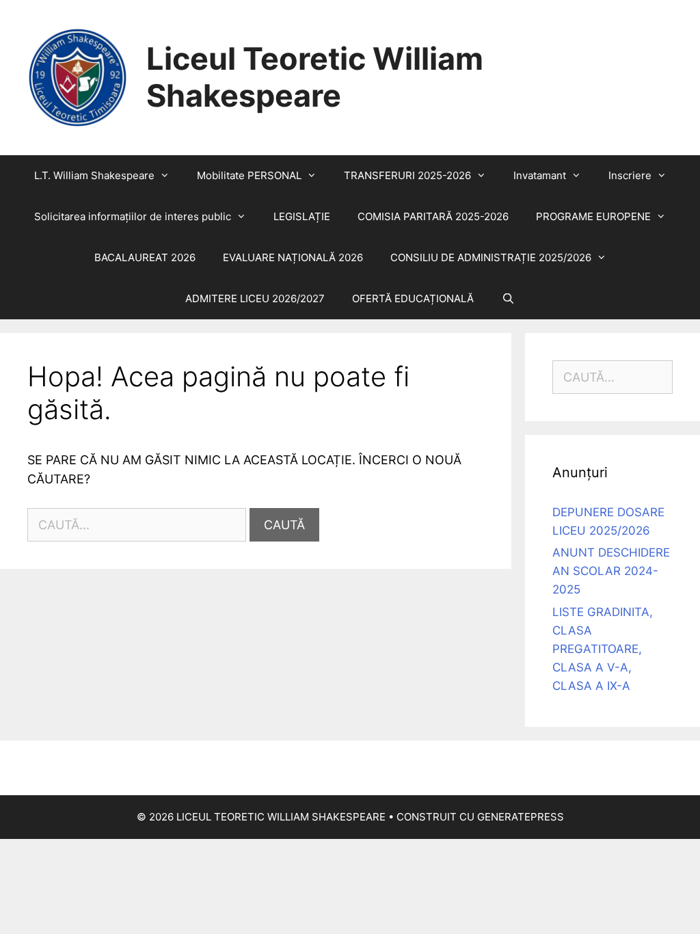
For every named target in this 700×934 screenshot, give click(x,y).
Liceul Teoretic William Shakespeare (314, 77)
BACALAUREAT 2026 (145, 257)
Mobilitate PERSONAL (249, 175)
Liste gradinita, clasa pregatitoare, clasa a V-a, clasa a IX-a (602, 649)
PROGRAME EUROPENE (593, 216)
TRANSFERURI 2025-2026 (407, 175)
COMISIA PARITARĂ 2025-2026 (433, 216)
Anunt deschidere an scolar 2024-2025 (611, 571)
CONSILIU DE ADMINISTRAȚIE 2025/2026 (490, 257)
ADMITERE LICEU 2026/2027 (255, 298)
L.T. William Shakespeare (94, 175)
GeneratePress (520, 816)
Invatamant (539, 175)
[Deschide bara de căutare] (507, 298)
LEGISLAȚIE (301, 216)
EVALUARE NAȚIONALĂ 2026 (293, 257)
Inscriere (629, 175)
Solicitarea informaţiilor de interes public (132, 216)
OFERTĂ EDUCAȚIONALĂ (413, 298)
